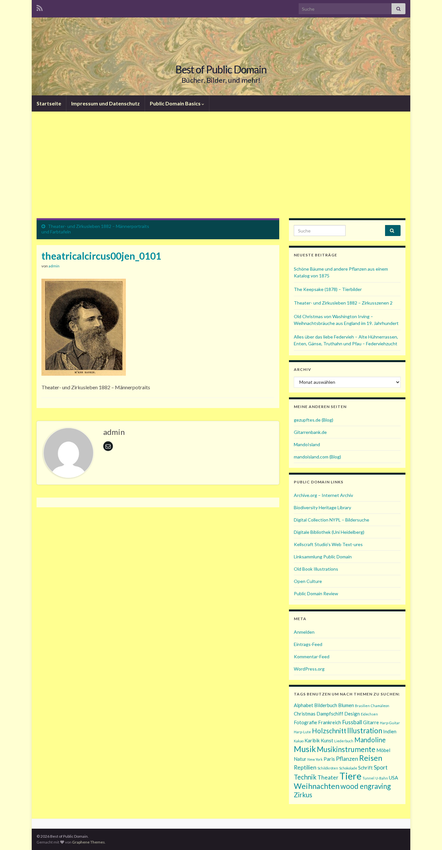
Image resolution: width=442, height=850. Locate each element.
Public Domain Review (316, 593)
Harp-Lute (302, 732)
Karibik (312, 740)
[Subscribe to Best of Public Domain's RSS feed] (40, 7)
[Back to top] (427, 835)
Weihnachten (316, 786)
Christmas (304, 713)
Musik (305, 749)
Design (352, 713)
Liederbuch (343, 741)
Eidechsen (369, 714)
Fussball (352, 722)
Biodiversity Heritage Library (322, 507)
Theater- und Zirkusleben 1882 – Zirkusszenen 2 (343, 303)
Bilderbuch (325, 705)
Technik (305, 777)
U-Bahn (381, 778)
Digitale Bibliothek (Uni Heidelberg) (329, 532)
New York (315, 759)
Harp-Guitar (390, 723)
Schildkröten (327, 768)
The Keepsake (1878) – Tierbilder (328, 289)
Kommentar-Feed (311, 656)
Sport (381, 767)
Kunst (327, 740)
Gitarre (371, 722)
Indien (389, 731)
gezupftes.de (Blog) (313, 420)
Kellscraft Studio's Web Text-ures (328, 544)
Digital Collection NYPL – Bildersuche (331, 519)
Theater (327, 777)
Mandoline (370, 740)
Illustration (364, 730)
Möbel (383, 750)
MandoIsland (307, 444)
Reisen (370, 757)
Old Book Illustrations (316, 569)
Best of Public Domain (221, 69)
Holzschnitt (329, 731)
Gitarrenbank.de (310, 432)
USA (393, 777)
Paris (329, 759)
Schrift (365, 767)
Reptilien (305, 767)
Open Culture (308, 581)
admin (54, 266)
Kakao (299, 741)
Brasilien (362, 706)
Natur (300, 759)
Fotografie (305, 722)
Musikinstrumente (346, 749)
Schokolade (348, 768)
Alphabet (303, 705)
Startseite (49, 103)
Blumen (346, 705)
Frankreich (329, 722)
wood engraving (365, 786)
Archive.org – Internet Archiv (323, 495)
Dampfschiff (329, 713)
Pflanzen (347, 758)
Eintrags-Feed (308, 644)
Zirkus (303, 795)
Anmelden (304, 632)
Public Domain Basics (176, 103)
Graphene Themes (88, 842)
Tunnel (368, 778)
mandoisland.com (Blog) (317, 456)
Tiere (350, 775)
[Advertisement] (221, 169)
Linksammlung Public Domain (323, 556)
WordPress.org (309, 669)
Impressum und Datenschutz (105, 103)
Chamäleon (380, 706)
